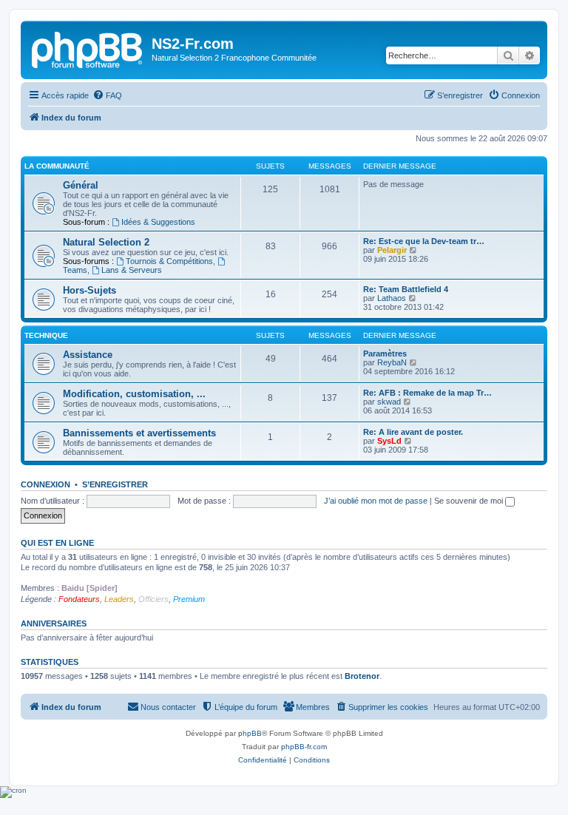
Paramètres (385, 353)
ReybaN (392, 362)
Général (80, 185)
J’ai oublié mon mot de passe (375, 500)
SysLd (389, 440)
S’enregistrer (115, 484)
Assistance (87, 354)
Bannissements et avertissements (139, 433)
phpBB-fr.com (304, 747)
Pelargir (392, 250)
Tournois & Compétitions (169, 261)
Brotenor (362, 676)
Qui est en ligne (57, 542)
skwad (389, 401)
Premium (189, 599)
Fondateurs (79, 599)
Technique (46, 335)
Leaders (119, 599)
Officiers (153, 599)
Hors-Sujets (89, 290)
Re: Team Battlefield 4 (405, 289)
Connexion (45, 484)
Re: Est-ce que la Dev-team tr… (423, 241)
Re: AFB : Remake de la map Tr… (427, 392)
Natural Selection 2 (106, 242)
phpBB (250, 733)
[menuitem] (107, 95)
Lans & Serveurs (131, 270)
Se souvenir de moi (469, 500)
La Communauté (56, 166)
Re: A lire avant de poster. (413, 431)
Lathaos (391, 298)
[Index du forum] (88, 48)
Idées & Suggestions (158, 221)
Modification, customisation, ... (134, 393)
